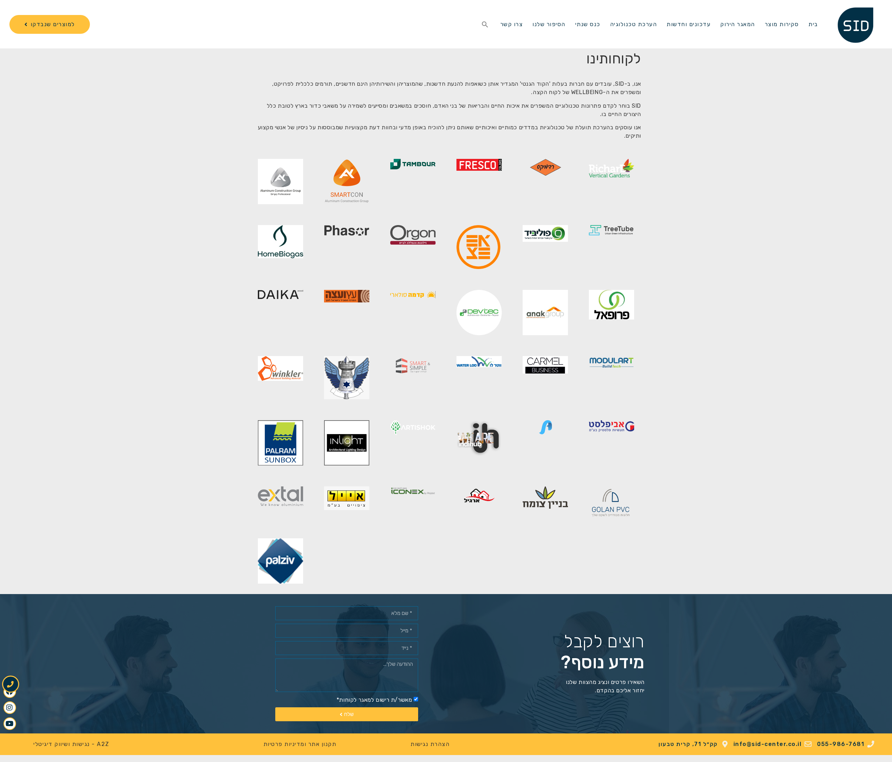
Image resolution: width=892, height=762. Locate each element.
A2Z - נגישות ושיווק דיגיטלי (71, 744)
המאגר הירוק (737, 24)
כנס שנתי (587, 24)
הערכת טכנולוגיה (633, 24)
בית (813, 24)
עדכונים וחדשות (688, 24)
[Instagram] (9, 707)
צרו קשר (511, 24)
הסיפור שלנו (549, 24)
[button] (485, 24)
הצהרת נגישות (429, 744)
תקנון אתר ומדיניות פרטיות (300, 744)
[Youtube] (9, 723)
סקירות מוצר (782, 24)
